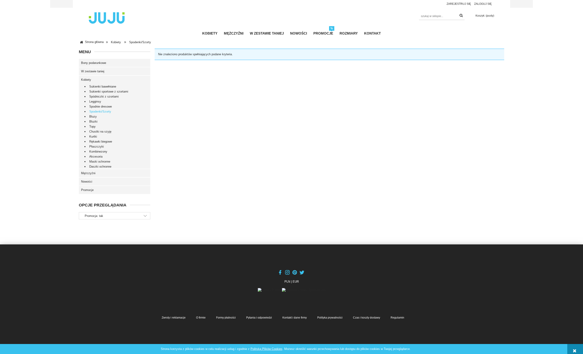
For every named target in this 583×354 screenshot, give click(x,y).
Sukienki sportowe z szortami (108, 91)
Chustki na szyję (100, 131)
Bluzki (93, 121)
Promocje (87, 190)
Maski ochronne (99, 161)
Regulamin (397, 317)
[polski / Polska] (270, 289)
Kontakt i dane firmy (294, 317)
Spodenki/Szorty (100, 111)
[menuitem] (210, 33)
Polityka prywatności (330, 317)
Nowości (86, 181)
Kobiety (86, 79)
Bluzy (93, 116)
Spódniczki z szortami (104, 96)
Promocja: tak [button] (94, 216)
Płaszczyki (96, 146)
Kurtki (93, 136)
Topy (92, 126)
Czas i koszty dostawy (366, 317)
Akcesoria (95, 156)
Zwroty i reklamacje (174, 317)
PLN (287, 281)
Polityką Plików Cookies (266, 349)
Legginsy (95, 101)
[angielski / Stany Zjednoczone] (303, 289)
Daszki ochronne (100, 166)
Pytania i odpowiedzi (259, 317)
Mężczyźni (88, 173)
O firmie (201, 317)
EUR (296, 281)
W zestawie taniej (92, 71)
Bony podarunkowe (93, 63)
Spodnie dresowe (100, 106)
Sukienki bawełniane (102, 86)
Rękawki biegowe (100, 141)
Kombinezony (98, 151)
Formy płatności (226, 317)
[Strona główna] (107, 17)
